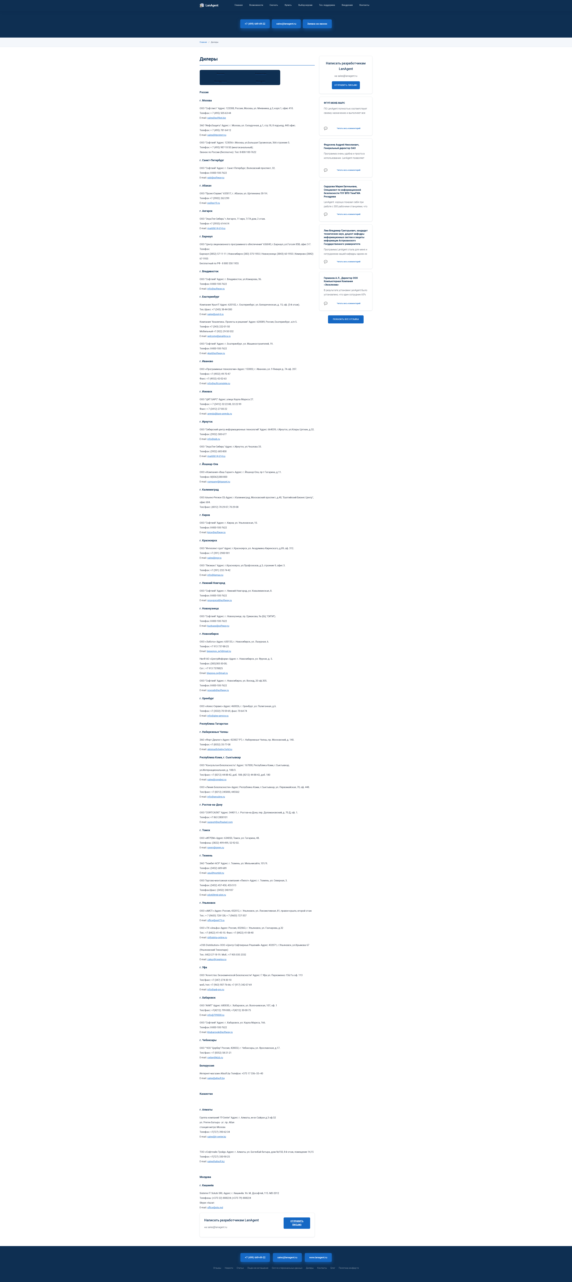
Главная (239, 5)
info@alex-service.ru (218, 715)
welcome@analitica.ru (219, 336)
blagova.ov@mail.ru (217, 673)
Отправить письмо (297, 1223)
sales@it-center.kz (216, 1136)
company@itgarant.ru (218, 481)
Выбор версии (305, 5)
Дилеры (310, 1268)
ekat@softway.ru (216, 353)
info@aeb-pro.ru (215, 989)
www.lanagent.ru (318, 1257)
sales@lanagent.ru (286, 23)
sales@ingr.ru (214, 557)
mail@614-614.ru (216, 228)
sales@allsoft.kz (216, 1161)
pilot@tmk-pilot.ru (216, 894)
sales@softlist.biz (216, 117)
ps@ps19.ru (213, 203)
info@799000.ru (215, 1015)
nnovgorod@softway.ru (219, 600)
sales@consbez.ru (216, 779)
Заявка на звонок (317, 23)
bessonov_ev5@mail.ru (219, 651)
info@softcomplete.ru (218, 383)
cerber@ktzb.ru (215, 1057)
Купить (288, 5)
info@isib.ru (213, 439)
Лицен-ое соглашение (257, 1268)
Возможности (256, 5)
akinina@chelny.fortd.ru (219, 749)
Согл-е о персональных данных (287, 1268)
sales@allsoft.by (216, 1078)
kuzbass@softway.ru (218, 625)
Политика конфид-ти (349, 1268)
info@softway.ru (216, 288)
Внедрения (347, 5)
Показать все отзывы (346, 319)
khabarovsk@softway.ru (220, 1032)
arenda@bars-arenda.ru (219, 413)
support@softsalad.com (220, 822)
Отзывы (217, 1268)
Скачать (274, 5)
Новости (229, 1268)
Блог (333, 1268)
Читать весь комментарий (348, 128)
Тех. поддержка (327, 5)
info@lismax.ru (215, 575)
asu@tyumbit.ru (215, 873)
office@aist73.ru (215, 920)
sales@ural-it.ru (215, 314)
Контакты (364, 5)
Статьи (240, 1268)
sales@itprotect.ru (216, 135)
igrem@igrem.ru (215, 847)
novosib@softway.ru (218, 690)
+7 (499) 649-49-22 (255, 23)
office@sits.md (215, 1207)
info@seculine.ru (216, 796)
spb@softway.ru (215, 177)
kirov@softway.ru (216, 532)
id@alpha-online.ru (217, 937)
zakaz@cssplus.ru (216, 959)
